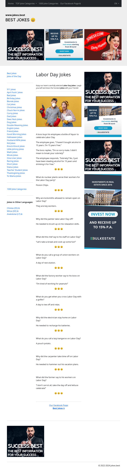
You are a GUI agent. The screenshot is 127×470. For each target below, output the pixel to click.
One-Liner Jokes (14, 158)
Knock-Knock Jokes (16, 146)
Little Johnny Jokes (15, 149)
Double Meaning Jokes (17, 125)
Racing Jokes (13, 161)
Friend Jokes (12, 131)
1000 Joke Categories (48, 3)
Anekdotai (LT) (13, 214)
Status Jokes (12, 167)
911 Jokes (11, 89)
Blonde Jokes (13, 101)
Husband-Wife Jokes (16, 140)
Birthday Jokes (13, 98)
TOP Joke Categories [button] (25, 3)
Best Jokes (11, 73)
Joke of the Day (14, 76)
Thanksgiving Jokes (16, 173)
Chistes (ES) (12, 208)
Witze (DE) (11, 211)
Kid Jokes (11, 143)
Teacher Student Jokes (17, 170)
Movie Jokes (12, 155)
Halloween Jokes (14, 137)
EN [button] (116, 3)
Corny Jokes (12, 113)
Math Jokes (12, 152)
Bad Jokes (11, 95)
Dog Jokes (11, 122)
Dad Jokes (11, 116)
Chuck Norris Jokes (16, 110)
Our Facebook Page (69, 3)
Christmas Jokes (14, 107)
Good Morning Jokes (16, 134)
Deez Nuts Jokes (14, 119)
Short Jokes (12, 164)
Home (11, 3)
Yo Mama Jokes (14, 176)
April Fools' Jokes (15, 92)
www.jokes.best (15, 15)
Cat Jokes (11, 104)
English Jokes (13, 128)
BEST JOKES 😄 (20, 19)
